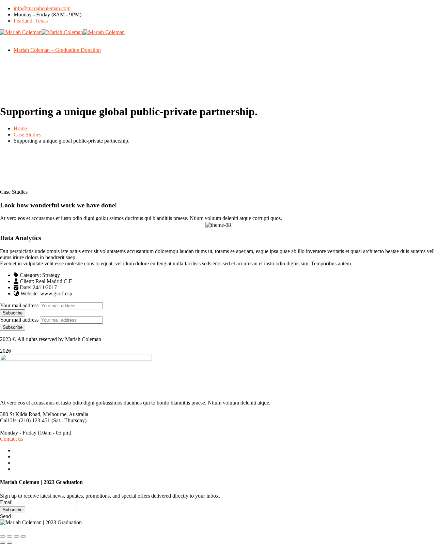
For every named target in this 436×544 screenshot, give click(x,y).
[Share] (9, 536)
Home (20, 128)
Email (6, 502)
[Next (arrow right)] (9, 543)
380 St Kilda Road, (21, 414)
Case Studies (27, 134)
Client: (27, 281)
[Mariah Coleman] (21, 32)
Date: (25, 287)
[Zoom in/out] (23, 536)
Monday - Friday (18, 433)
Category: (30, 275)
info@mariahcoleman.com (42, 8)
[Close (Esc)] (2, 536)
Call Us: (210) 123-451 (25, 420)
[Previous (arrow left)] (2, 543)
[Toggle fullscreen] (16, 536)
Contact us (11, 439)
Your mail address (19, 305)
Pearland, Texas (31, 21)
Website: (29, 293)
